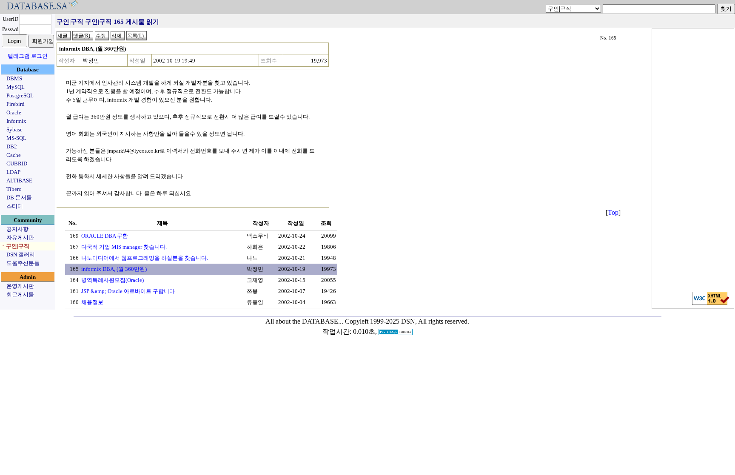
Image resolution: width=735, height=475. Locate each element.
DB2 (11, 146)
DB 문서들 (19, 197)
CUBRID (16, 163)
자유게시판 (20, 237)
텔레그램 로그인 (28, 56)
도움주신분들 (23, 263)
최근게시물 (20, 294)
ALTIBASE (19, 180)
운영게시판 (20, 286)
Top (613, 212)
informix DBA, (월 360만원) (114, 269)
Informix (16, 121)
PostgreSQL (20, 95)
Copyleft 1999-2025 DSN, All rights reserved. (407, 321)
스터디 (14, 206)
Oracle (13, 112)
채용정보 (92, 302)
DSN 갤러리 (20, 254)
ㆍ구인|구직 (14, 246)
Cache (13, 155)
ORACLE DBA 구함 (104, 236)
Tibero (14, 189)
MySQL (15, 87)
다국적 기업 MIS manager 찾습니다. (124, 247)
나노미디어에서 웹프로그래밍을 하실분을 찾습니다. (144, 258)
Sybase (14, 129)
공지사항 (17, 229)
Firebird (15, 104)
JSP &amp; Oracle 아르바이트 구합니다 (128, 291)
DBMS (14, 78)
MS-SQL (16, 138)
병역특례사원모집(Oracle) (112, 280)
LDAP (13, 172)
